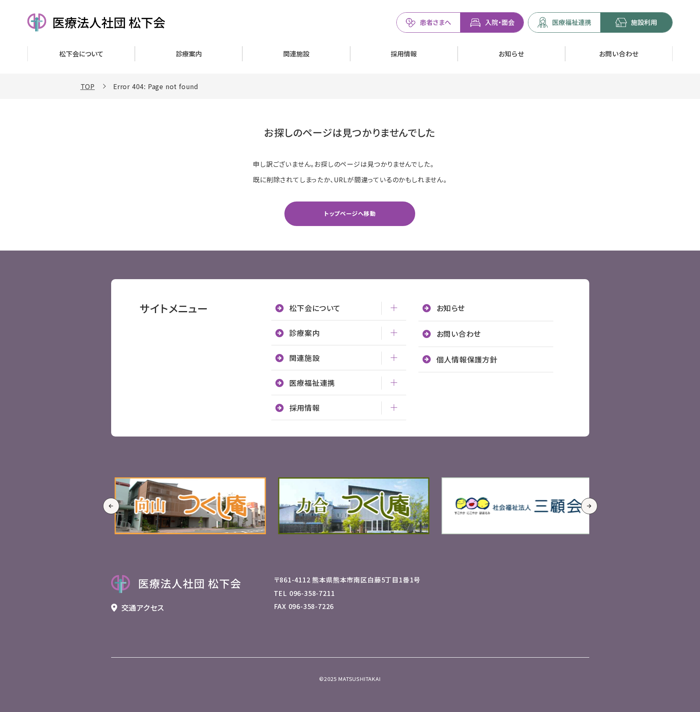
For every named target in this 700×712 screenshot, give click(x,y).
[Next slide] (589, 506)
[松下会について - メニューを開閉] (394, 308)
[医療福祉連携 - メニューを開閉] (394, 382)
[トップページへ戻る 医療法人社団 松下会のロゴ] (176, 584)
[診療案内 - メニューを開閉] (394, 332)
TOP (88, 86)
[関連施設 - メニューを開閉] (394, 357)
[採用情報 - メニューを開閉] (394, 407)
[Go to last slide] (111, 506)
